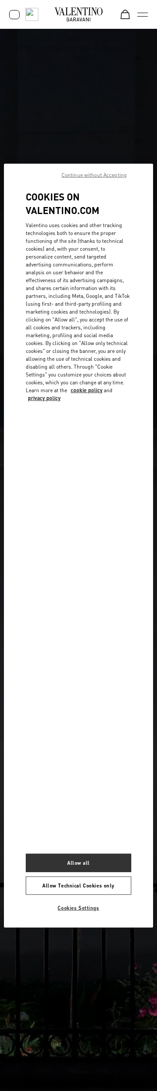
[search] (31, 14)
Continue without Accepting (94, 175)
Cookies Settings (78, 907)
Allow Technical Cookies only (78, 885)
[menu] (142, 14)
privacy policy (44, 397)
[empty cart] (125, 14)
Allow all (78, 863)
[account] (14, 14)
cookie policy (86, 390)
